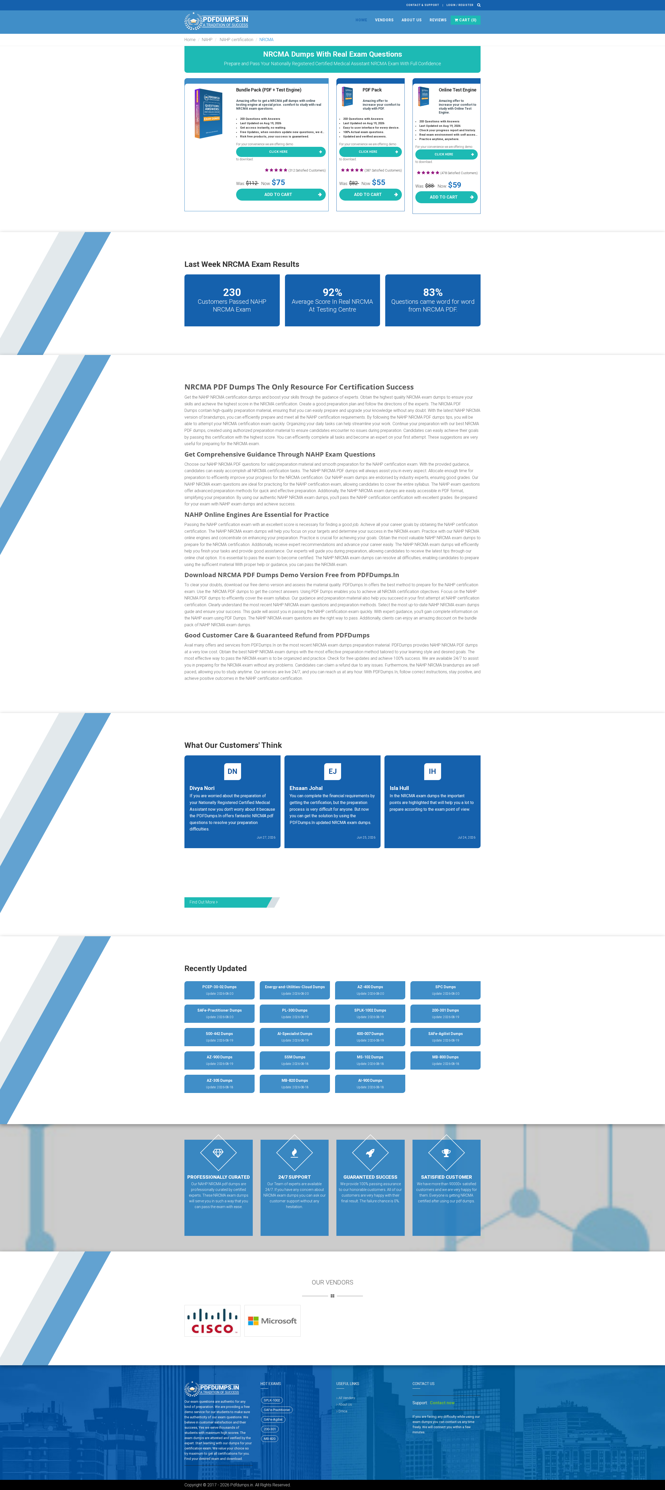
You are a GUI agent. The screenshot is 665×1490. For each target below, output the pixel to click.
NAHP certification (236, 39)
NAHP (207, 39)
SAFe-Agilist (273, 1419)
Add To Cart (278, 194)
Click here (278, 152)
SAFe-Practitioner (277, 1410)
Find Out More (203, 902)
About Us (412, 20)
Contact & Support (422, 5)
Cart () (467, 20)
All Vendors (346, 1398)
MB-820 (269, 1439)
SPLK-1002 (272, 1400)
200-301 (270, 1429)
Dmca (342, 1411)
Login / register (460, 5)
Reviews (438, 20)
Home (361, 20)
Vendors (384, 20)
